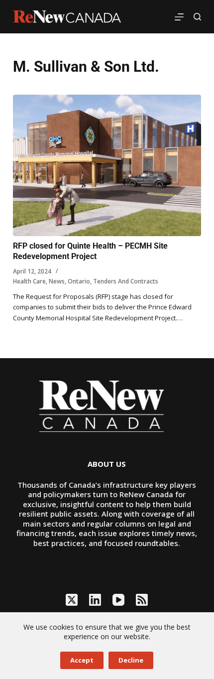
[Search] (197, 16)
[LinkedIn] (95, 600)
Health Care (29, 281)
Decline (130, 660)
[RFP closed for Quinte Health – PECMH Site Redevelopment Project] (107, 165)
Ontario (79, 281)
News (57, 281)
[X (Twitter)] (72, 600)
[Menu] (179, 16)
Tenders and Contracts (125, 281)
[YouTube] (118, 600)
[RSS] (142, 600)
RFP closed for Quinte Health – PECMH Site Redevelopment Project (90, 251)
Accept (82, 660)
